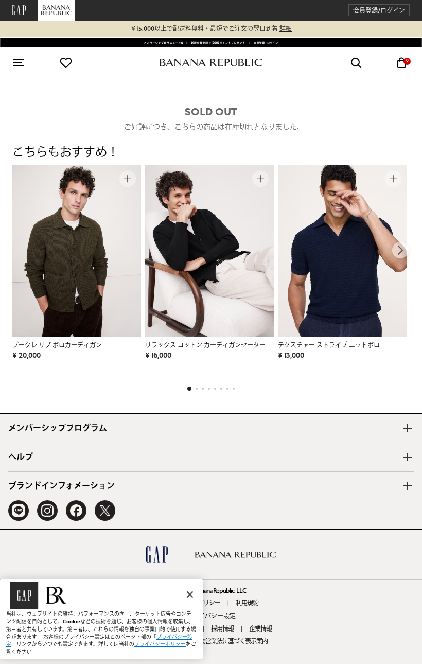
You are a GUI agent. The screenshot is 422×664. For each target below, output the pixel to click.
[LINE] (18, 510)
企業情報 (260, 629)
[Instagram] (47, 510)
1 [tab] (189, 389)
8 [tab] (234, 389)
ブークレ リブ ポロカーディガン (57, 345)
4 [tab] (209, 389)
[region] (101, 619)
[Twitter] (105, 510)
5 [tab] (215, 389)
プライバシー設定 (211, 616)
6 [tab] (221, 389)
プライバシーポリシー (160, 644)
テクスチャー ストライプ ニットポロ (329, 345)
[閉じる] (190, 594)
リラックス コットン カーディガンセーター (205, 345)
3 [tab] (203, 389)
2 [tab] (197, 389)
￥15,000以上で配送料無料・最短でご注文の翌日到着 (211, 29)
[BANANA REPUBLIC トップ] (211, 62)
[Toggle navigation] (18, 63)
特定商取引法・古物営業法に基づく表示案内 (211, 641)
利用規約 (247, 603)
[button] (379, 10)
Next (400, 250)
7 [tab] (227, 389)
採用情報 (222, 629)
